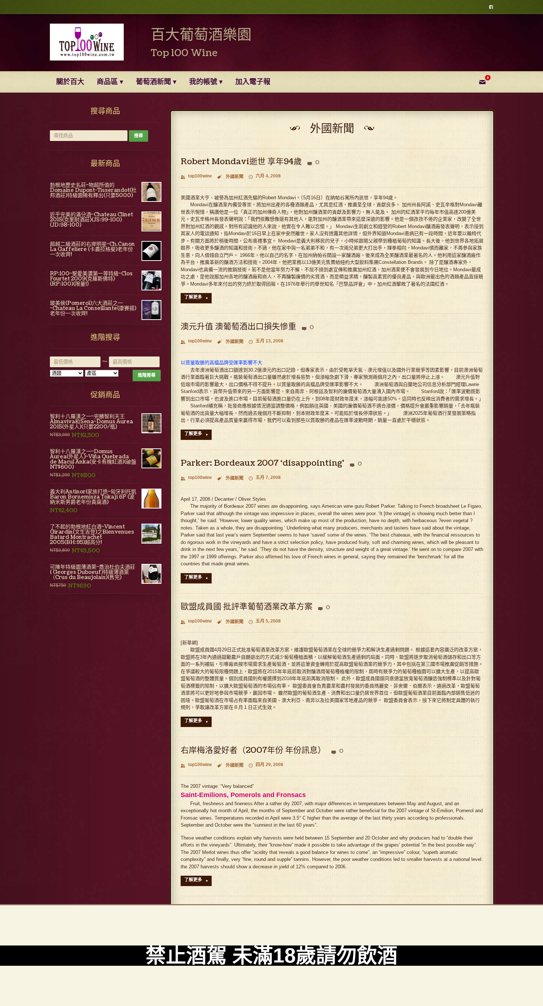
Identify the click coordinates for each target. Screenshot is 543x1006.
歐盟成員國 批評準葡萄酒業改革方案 (247, 606)
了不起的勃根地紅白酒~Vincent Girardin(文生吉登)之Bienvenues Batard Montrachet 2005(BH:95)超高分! (92, 534)
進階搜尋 (147, 375)
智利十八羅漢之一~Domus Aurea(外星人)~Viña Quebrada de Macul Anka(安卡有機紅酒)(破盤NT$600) (93, 459)
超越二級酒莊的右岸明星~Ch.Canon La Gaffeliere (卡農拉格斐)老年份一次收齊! (92, 249)
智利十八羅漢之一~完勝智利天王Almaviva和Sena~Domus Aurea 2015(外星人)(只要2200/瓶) (91, 422)
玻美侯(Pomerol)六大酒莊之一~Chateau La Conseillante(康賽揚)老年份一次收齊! (93, 308)
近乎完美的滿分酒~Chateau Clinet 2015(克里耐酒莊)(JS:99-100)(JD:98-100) (91, 220)
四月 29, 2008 (266, 765)
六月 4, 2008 (265, 176)
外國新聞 (234, 176)
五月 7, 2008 (265, 478)
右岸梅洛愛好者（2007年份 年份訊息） (253, 750)
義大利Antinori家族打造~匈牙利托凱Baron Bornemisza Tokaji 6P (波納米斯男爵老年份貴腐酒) (93, 497)
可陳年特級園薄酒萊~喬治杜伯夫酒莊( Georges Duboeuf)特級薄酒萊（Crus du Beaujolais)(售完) (92, 572)
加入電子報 (252, 82)
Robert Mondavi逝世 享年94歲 (241, 161)
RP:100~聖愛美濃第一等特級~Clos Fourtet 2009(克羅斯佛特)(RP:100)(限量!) (91, 279)
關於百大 (70, 82)
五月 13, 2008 (266, 341)
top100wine (196, 176)
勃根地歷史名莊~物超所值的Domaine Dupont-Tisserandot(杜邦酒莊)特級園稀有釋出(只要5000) (93, 190)
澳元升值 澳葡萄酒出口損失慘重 (238, 326)
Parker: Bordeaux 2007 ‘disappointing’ (262, 463)
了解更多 (196, 297)
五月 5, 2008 (265, 621)
